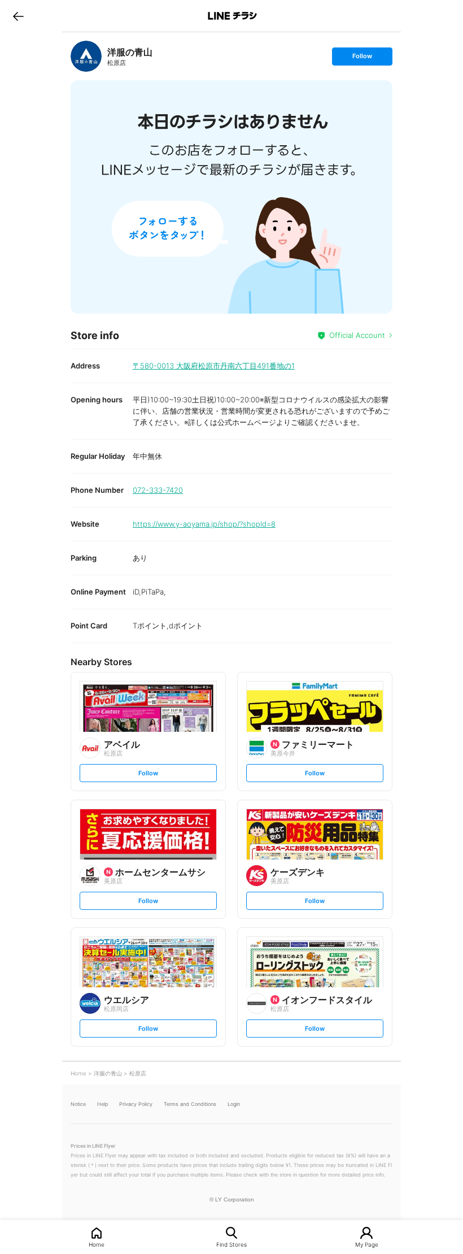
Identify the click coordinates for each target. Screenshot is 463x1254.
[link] (86, 56)
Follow (362, 58)
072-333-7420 (158, 489)
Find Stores (231, 1244)
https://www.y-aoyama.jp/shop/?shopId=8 (204, 523)
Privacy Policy (135, 1104)
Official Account (357, 335)
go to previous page (18, 16)
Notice (78, 1104)
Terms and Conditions (190, 1104)
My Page (366, 1244)
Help (102, 1104)
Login (234, 1104)
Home (96, 1244)
